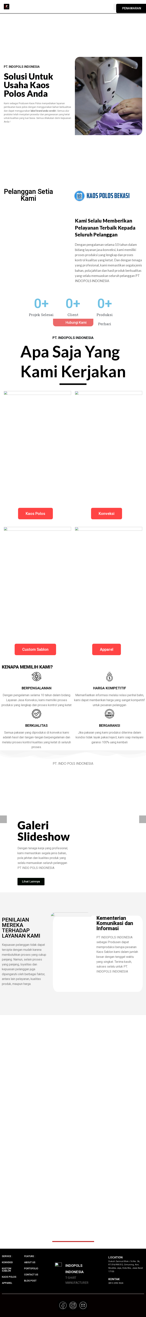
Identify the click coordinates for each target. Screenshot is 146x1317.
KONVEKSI (7, 1262)
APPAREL (7, 1283)
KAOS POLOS (9, 1277)
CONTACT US (31, 1274)
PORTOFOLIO (31, 1268)
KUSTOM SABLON (6, 1269)
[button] (73, 322)
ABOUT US (29, 1262)
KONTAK (114, 1279)
